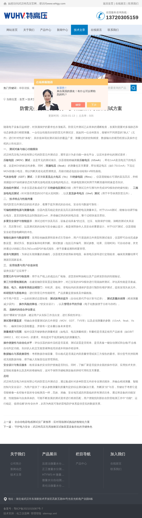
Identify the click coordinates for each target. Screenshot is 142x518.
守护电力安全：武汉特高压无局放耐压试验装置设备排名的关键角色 (53, 426)
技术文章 (79, 29)
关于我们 (28, 29)
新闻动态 (15, 469)
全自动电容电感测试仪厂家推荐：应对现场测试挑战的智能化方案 (52, 421)
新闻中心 (62, 29)
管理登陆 (36, 513)
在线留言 (121, 3)
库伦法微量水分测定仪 (53, 485)
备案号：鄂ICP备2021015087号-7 (23, 508)
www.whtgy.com (56, 3)
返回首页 (108, 3)
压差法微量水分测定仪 (53, 463)
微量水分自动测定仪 (53, 480)
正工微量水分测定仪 (53, 469)
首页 (22, 99)
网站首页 (12, 29)
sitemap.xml (50, 513)
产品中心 (45, 29)
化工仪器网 (22, 513)
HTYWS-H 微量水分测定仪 (53, 474)
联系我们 (133, 3)
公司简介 (15, 463)
